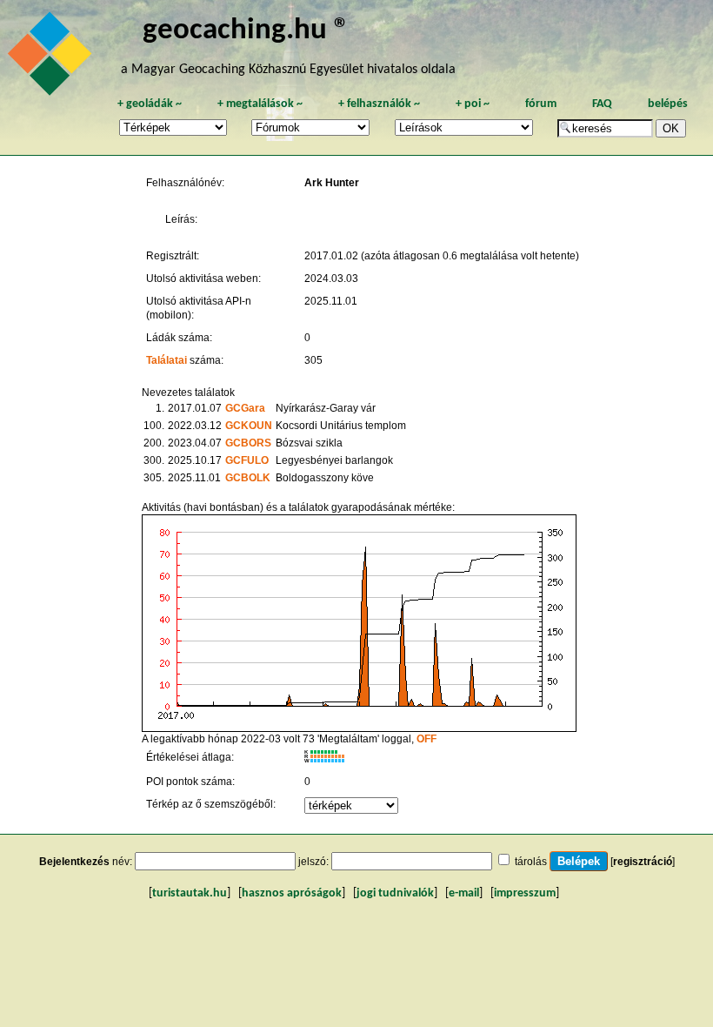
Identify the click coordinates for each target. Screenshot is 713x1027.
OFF (426, 739)
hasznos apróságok (292, 893)
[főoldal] (52, 58)
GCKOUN (248, 426)
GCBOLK (247, 478)
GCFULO (247, 460)
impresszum (525, 893)
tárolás (531, 862)
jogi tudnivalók (395, 893)
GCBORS (248, 443)
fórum (540, 104)
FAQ (602, 104)
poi (472, 104)
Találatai (166, 360)
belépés (668, 104)
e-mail (464, 893)
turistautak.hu (189, 893)
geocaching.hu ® (246, 31)
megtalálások (260, 104)
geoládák (149, 104)
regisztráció (642, 862)
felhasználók (379, 104)
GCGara (245, 408)
